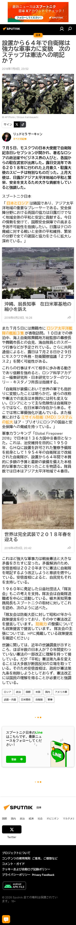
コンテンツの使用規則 (16, 858)
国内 (47, 691)
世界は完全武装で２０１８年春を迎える (37, 537)
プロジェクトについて (16, 853)
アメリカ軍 (61, 691)
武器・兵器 (10, 699)
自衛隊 (39, 699)
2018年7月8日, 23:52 (15, 69)
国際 (28, 691)
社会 (40, 818)
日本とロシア (18, 203)
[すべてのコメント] (6, 919)
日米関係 (26, 699)
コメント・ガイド (13, 864)
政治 (18, 691)
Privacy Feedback (43, 875)
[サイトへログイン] (62, 29)
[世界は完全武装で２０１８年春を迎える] (38, 503)
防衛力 (41, 624)
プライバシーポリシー (16, 875)
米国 (37, 691)
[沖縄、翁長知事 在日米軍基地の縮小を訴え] (38, 273)
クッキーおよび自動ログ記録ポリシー (26, 869)
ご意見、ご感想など (45, 858)
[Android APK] (14, 886)
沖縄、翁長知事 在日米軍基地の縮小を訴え (37, 306)
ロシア (7, 691)
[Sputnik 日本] (12, 30)
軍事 (50, 699)
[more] (69, 317)
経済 (31, 818)
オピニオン (53, 818)
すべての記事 (20, 139)
